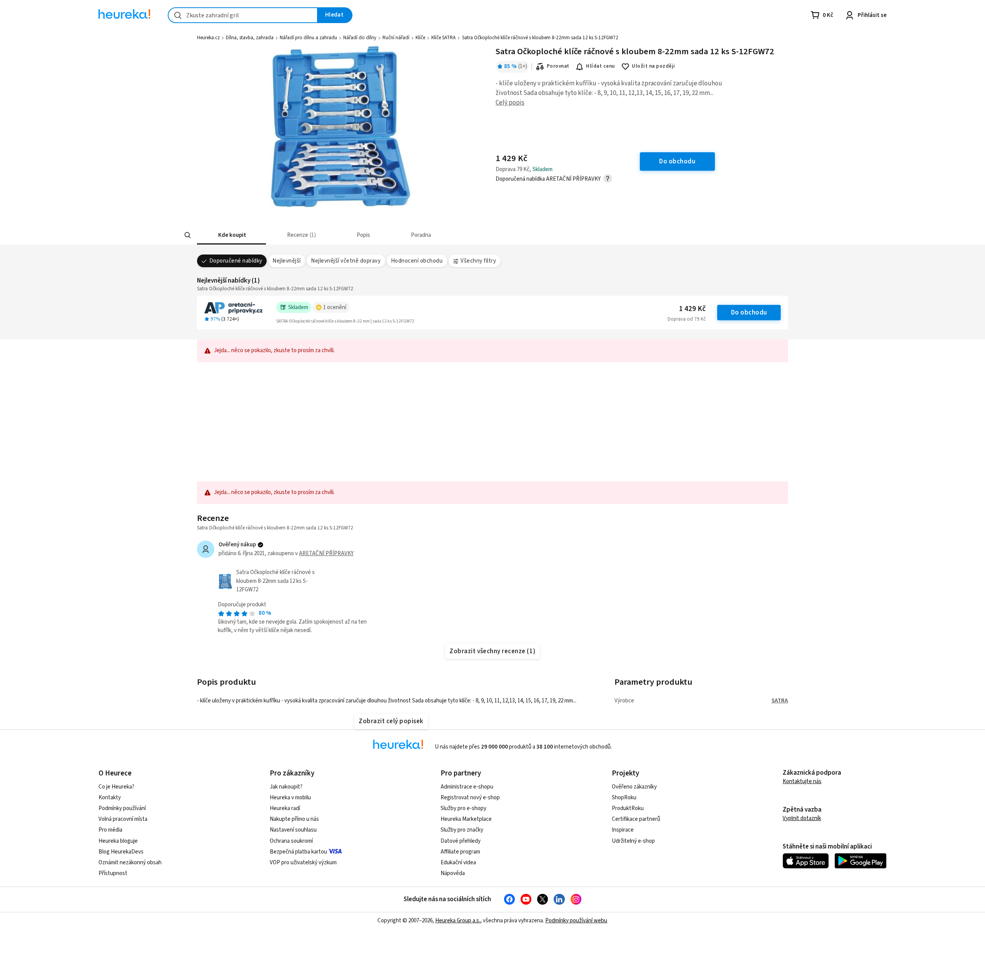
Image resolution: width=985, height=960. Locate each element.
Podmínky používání (122, 808)
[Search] (188, 235)
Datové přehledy (461, 841)
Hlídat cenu (600, 66)
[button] (231, 235)
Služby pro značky (462, 830)
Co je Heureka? (116, 787)
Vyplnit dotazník (802, 818)
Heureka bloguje (118, 841)
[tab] (231, 235)
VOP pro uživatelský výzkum (303, 863)
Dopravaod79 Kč (687, 319)
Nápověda (453, 873)
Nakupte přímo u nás (294, 819)
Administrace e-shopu (467, 787)
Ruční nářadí (395, 37)
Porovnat (558, 66)
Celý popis (510, 102)
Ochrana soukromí (291, 841)
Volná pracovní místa (122, 819)
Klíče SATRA (443, 37)
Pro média (110, 830)
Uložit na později (653, 66)
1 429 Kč (692, 309)
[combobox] (243, 15)
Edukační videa (458, 863)
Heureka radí (285, 808)
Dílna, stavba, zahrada (250, 37)
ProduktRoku (628, 808)
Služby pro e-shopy (463, 808)
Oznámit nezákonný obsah (130, 863)
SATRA (779, 701)
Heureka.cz (208, 37)
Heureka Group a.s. (457, 921)
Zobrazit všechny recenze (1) (492, 651)
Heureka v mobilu (290, 798)
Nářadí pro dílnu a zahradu (308, 37)
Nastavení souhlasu (293, 830)
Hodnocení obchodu (416, 261)
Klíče (420, 37)
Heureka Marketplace (466, 819)
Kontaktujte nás (802, 781)
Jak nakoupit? (286, 787)
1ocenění (334, 307)
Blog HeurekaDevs (121, 852)
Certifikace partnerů (636, 819)
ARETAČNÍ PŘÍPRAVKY (326, 553)
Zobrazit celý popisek (391, 721)
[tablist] (435, 235)
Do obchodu (749, 312)
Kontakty (109, 798)
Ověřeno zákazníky (634, 787)
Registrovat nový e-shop (470, 798)
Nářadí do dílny (359, 37)
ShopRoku (624, 798)
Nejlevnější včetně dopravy (346, 261)
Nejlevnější (286, 261)
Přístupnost (112, 873)
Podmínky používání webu (576, 921)
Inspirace (623, 830)
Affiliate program (460, 852)
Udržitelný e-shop (633, 841)
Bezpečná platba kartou (298, 852)
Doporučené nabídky (235, 261)
